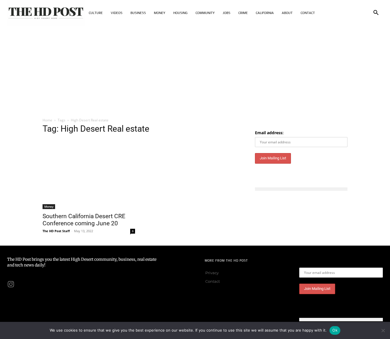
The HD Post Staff (56, 231)
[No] (383, 330)
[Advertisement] (195, 69)
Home (47, 120)
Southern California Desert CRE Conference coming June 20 (84, 220)
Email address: (269, 132)
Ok (334, 330)
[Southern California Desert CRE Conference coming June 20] (89, 174)
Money (48, 206)
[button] (376, 13)
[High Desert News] (46, 13)
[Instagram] (11, 284)
